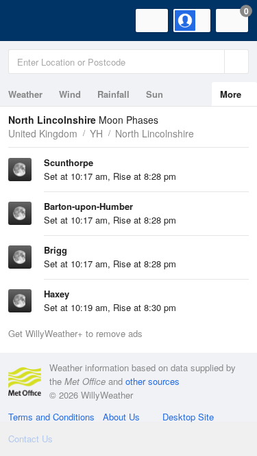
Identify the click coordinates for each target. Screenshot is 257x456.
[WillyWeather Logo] (30, 20)
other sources (152, 381)
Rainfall (113, 94)
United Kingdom (42, 133)
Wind (70, 94)
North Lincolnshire (154, 133)
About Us (121, 416)
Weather (25, 94)
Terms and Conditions (51, 416)
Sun (154, 94)
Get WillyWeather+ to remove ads (75, 333)
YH (96, 133)
